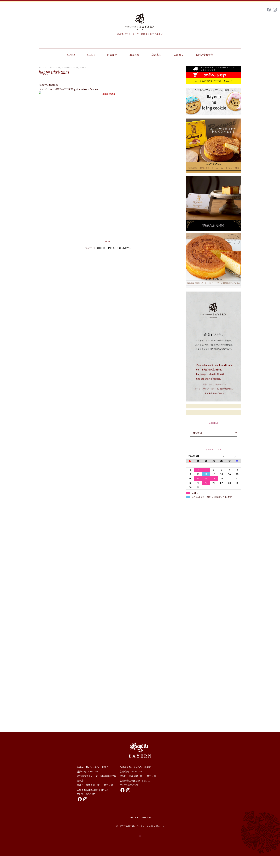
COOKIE (56, 67)
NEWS (91, 54)
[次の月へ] (237, 456)
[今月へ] (229, 456)
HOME (71, 54)
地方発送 (134, 54)
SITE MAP (146, 817)
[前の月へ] (221, 456)
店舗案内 (157, 54)
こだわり (179, 54)
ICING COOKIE (70, 67)
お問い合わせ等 (204, 54)
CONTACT (133, 817)
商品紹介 (112, 54)
